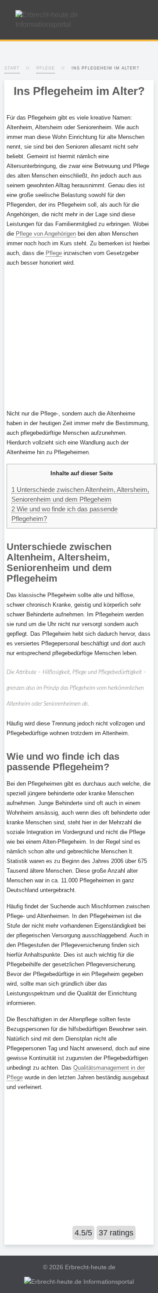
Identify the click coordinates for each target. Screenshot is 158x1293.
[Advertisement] (79, 338)
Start (12, 68)
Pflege (45, 68)
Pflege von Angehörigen (46, 233)
